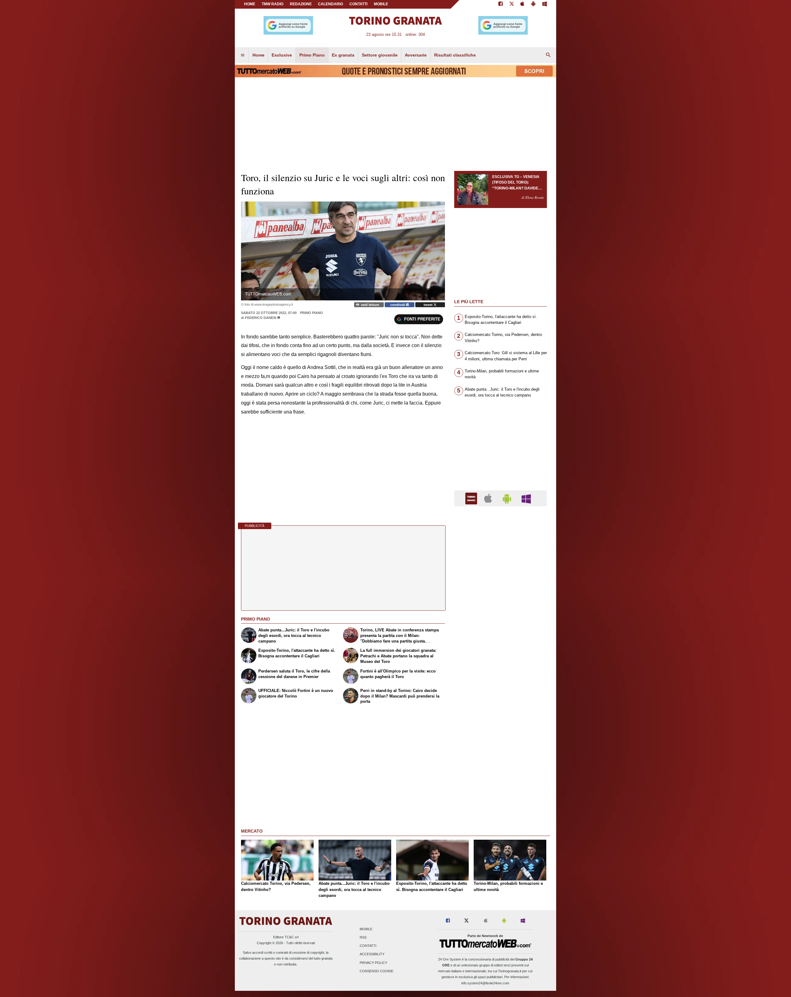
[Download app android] (533, 4)
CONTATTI (358, 4)
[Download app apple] (523, 4)
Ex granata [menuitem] (343, 55)
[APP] (472, 498)
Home (249, 4)
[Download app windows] (544, 4)
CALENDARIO (330, 4)
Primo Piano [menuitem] (312, 55)
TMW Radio (272, 4)
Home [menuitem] (258, 55)
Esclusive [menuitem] (282, 55)
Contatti (368, 946)
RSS (363, 937)
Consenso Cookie (376, 971)
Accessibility (372, 954)
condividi (398, 305)
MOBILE (381, 4)
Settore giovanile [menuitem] (380, 55)
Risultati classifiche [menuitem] (455, 55)
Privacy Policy (373, 963)
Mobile (366, 929)
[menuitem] (242, 55)
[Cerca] (548, 55)
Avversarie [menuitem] (416, 55)
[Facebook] (501, 4)
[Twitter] (511, 4)
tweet (429, 305)
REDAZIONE (301, 4)
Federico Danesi (260, 318)
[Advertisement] (500, 750)
